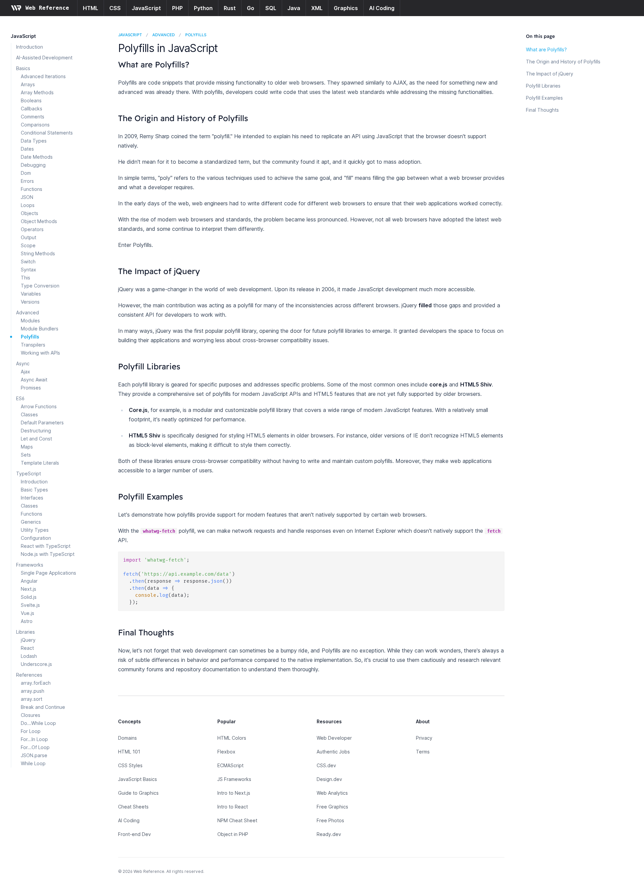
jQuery (28, 640)
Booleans (31, 100)
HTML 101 (129, 751)
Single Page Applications (48, 573)
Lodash (29, 656)
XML (317, 8)
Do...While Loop (38, 723)
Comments (32, 116)
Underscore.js (36, 664)
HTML (90, 8)
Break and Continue (43, 707)
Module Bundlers (39, 328)
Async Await (34, 379)
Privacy (424, 738)
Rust (230, 8)
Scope (28, 245)
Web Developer (334, 738)
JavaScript (146, 8)
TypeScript (28, 473)
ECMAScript (230, 765)
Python (203, 8)
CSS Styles (130, 765)
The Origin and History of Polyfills (563, 61)
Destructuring (36, 430)
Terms (423, 751)
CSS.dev (326, 765)
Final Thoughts (542, 110)
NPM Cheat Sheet (237, 820)
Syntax (28, 269)
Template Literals (40, 463)
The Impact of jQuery (549, 73)
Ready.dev (329, 834)
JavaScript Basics (137, 779)
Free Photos (330, 820)
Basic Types (34, 489)
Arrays (28, 84)
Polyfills (30, 336)
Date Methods (37, 157)
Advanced (27, 312)
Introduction (29, 47)
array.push (32, 691)
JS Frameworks (234, 779)
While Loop (33, 763)
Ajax (25, 371)
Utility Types (35, 530)
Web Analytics (332, 793)
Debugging (33, 165)
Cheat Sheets (133, 806)
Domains (127, 738)
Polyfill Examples (544, 98)
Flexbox (226, 751)
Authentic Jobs (333, 751)
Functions (31, 189)
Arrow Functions (39, 406)
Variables (31, 294)
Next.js (28, 589)
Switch (28, 261)
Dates (27, 149)
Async (23, 363)
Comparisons (35, 124)
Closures (30, 715)
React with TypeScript (45, 546)
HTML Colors (231, 738)
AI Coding (381, 8)
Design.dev (329, 779)
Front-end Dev (134, 834)
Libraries (25, 632)
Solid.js (29, 597)
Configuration (36, 538)
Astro (27, 621)
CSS (115, 8)
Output (28, 237)
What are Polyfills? (546, 49)
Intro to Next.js (233, 793)
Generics (31, 522)
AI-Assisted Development (44, 57)
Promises (31, 387)
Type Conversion (40, 286)
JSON (27, 197)
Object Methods (39, 221)
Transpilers (33, 345)
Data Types (34, 141)
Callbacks (31, 108)
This (25, 277)
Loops (28, 205)
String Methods (38, 253)
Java (293, 8)
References (29, 675)
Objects (29, 213)
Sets (26, 455)
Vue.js (27, 613)
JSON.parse (34, 755)
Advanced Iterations (43, 76)
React (27, 648)
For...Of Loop (35, 747)
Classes (29, 414)
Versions (30, 302)
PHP (177, 8)
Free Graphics (332, 806)
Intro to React (232, 806)
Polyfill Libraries (543, 86)
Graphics (346, 8)
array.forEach (36, 683)
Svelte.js (30, 605)
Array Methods (37, 92)
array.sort (31, 699)
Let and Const (36, 438)
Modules (30, 320)
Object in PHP (232, 834)
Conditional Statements (47, 133)
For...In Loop (34, 739)
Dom (26, 173)
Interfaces (32, 498)
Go (250, 8)
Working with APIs (40, 353)
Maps (27, 447)
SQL (270, 8)
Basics (23, 68)
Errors (27, 181)
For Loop (31, 731)
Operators (32, 229)
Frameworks (29, 565)
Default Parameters (42, 422)
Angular (29, 581)
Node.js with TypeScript (47, 554)
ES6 (20, 398)
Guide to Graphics (138, 793)
